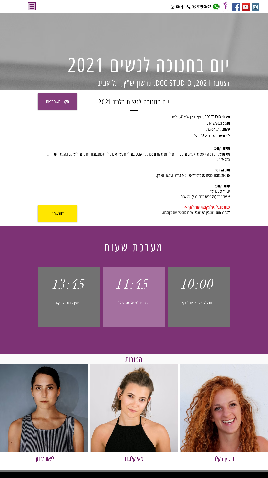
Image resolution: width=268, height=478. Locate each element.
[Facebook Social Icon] (236, 7)
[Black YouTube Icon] (177, 7)
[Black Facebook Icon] (182, 7)
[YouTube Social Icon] (246, 7)
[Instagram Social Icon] (255, 7)
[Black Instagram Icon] (172, 7)
